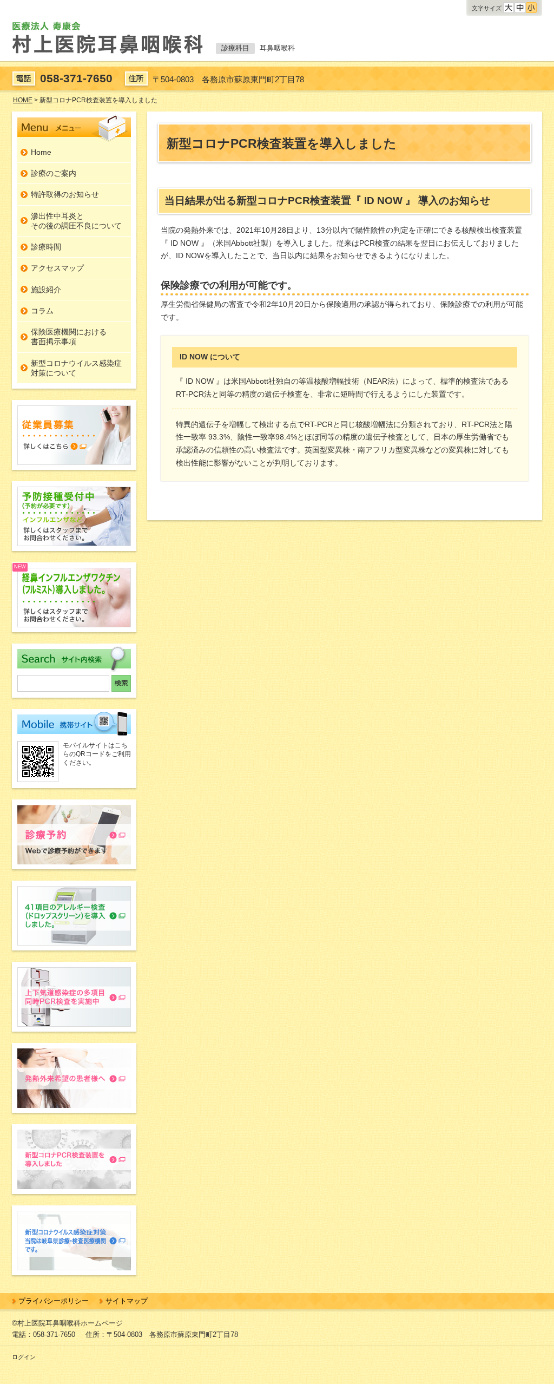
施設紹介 (46, 289)
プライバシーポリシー (53, 1301)
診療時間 (46, 246)
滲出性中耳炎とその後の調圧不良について (76, 221)
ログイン (24, 1357)
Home (41, 152)
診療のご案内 (53, 173)
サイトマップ (126, 1301)
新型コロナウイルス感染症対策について (76, 368)
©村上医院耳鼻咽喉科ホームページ (67, 1323)
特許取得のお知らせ (65, 194)
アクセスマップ (57, 268)
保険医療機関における (69, 336)
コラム (42, 310)
